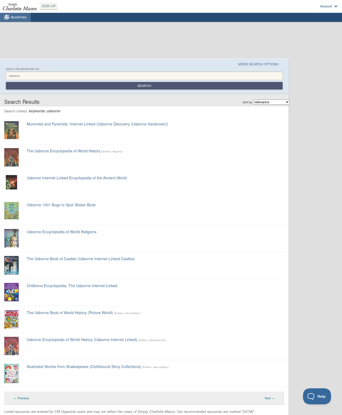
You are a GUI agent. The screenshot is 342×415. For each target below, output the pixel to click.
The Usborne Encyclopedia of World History (63, 150)
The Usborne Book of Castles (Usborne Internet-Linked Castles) (81, 258)
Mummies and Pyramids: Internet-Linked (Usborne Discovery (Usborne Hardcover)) (97, 124)
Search (144, 85)
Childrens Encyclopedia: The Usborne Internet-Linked (72, 285)
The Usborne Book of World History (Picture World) (70, 312)
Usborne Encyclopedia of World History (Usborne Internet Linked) (82, 339)
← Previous (21, 398)
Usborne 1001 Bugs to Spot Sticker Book (61, 204)
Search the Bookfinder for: (23, 69)
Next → (270, 398)
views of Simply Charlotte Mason (149, 411)
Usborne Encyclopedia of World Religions (61, 231)
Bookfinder (19, 17)
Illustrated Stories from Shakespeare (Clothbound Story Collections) (84, 366)
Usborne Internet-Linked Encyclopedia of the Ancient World (77, 177)
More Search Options (258, 64)
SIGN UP (49, 6)
